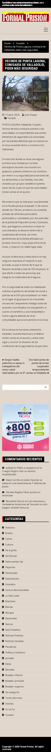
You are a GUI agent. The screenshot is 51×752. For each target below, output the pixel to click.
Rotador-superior (14, 686)
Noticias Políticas (14, 635)
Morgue (9, 612)
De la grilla (11, 550)
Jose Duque (31, 114)
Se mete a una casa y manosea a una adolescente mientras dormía (20, 4)
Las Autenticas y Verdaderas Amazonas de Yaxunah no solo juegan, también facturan (24, 504)
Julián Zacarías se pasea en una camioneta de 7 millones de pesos (24, 483)
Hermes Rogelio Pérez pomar (21, 492)
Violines (9, 703)
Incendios (10, 584)
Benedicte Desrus (15, 501)
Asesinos (10, 527)
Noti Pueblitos (13, 629)
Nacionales (11, 618)
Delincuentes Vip (14, 561)
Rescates (10, 669)
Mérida (9, 607)
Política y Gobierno (15, 652)
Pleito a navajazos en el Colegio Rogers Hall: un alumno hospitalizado (22, 471)
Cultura (9, 544)
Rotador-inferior (14, 675)
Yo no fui (10, 709)
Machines (10, 601)
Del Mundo (11, 556)
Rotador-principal (14, 680)
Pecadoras (10, 646)
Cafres (8, 538)
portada (9, 658)
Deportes (10, 567)
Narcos (9, 624)
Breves (9, 533)
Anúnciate (7, 495)
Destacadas (11, 572)
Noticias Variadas (14, 641)
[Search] (45, 387)
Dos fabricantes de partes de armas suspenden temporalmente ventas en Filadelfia (37, 366)
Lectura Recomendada (17, 590)
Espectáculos (12, 578)
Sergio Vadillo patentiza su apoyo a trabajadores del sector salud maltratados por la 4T (13, 366)
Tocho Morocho (13, 698)
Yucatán (12, 118)
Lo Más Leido (12, 595)
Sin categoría (12, 692)
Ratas (8, 663)
